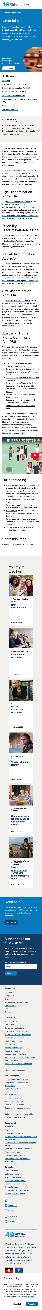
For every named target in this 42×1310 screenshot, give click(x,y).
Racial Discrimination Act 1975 (14, 91)
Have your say (10, 1037)
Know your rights (12, 1075)
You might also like (10, 109)
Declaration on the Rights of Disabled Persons (21, 390)
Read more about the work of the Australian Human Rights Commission (20, 432)
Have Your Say (11, 510)
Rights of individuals (13, 1088)
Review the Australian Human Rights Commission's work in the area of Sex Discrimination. (17, 323)
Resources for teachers (14, 1101)
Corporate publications (14, 1028)
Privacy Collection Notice (15, 1193)
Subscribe (11, 973)
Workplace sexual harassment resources (17, 1160)
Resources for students (14, 1104)
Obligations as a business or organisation (16, 1084)
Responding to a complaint (16, 1177)
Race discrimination (18, 606)
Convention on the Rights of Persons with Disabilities (22, 379)
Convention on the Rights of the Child (21, 383)
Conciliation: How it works (15, 1180)
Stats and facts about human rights (19, 1114)
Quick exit (25, 4)
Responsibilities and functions (17, 1050)
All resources (10, 1126)
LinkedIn (29, 544)
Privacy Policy (30, 1296)
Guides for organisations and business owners (20, 1144)
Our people (9, 995)
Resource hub (10, 1123)
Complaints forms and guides (17, 1190)
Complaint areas (11, 1187)
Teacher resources (12, 1152)
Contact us (11, 922)
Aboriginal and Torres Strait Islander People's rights (20, 874)
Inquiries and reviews (13, 1041)
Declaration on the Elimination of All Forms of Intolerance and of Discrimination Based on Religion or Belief (20, 404)
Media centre (10, 1005)
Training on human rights (15, 1117)
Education (9, 1094)
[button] (8, 68)
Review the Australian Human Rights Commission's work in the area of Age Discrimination (20, 215)
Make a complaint (12, 1174)
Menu (35, 4)
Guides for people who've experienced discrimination (21, 1138)
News (22, 504)
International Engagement (15, 1070)
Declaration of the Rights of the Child (20, 385)
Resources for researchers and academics (17, 1109)
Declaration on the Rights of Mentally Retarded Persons (21, 396)
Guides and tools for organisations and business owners (20, 820)
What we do (9, 992)
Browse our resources (13, 12)
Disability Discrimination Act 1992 (16, 88)
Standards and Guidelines (15, 1054)
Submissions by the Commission (18, 1063)
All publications (11, 1130)
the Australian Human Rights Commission (20, 529)
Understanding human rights (16, 1079)
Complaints (9, 1167)
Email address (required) (15, 962)
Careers (8, 1008)
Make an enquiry (11, 1170)
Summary (6, 80)
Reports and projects (13, 1047)
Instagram (12, 1216)
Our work (8, 1017)
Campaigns (9, 1024)
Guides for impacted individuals (18, 1034)
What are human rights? (19, 763)
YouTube (12, 1211)
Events (7, 999)
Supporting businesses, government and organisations (20, 1059)
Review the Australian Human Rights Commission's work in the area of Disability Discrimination (21, 243)
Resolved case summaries (15, 1183)
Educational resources (17, 656)
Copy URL (6, 544)
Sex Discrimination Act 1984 (13, 95)
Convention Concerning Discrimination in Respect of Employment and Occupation (22, 370)
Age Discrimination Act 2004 (14, 84)
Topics (7, 1066)
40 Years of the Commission (16, 1002)
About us (8, 988)
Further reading (8, 105)
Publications (10, 1044)
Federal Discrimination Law (16, 1031)
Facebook (17, 544)
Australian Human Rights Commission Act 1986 (19, 100)
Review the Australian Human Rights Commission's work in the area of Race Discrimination (20, 280)
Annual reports (11, 1021)
